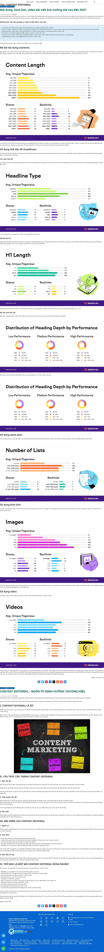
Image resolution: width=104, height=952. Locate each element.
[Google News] (52, 922)
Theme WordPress (16, 942)
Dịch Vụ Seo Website (87, 940)
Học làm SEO (3, 6)
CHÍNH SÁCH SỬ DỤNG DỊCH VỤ (20, 945)
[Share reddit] (57, 683)
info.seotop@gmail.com (77, 924)
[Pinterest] (63, 919)
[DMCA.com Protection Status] (28, 931)
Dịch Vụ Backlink (67, 942)
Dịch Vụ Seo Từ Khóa (73, 940)
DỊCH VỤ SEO (30, 2)
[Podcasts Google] (57, 922)
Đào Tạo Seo (14, 940)
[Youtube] (57, 919)
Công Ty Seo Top (36, 940)
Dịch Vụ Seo (46, 940)
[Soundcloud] (52, 919)
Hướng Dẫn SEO (10, 6)
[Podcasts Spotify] (41, 925)
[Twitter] (46, 919)
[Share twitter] (42, 683)
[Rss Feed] (46, 925)
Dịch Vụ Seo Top (24, 940)
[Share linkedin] (50, 683)
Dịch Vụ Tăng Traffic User (81, 942)
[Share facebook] (39, 683)
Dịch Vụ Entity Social (16, 943)
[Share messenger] (65, 683)
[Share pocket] (61, 683)
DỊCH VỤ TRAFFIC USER (68, 2)
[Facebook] (41, 919)
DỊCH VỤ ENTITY (54, 2)
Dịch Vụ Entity (56, 942)
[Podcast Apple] (63, 922)
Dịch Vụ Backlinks (45, 943)
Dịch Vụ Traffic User (44, 942)
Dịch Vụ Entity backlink (29, 942)
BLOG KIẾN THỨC (82, 2)
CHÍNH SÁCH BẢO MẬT (85, 943)
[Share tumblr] (54, 683)
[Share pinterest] (46, 683)
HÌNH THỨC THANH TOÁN (69, 943)
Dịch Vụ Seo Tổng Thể (58, 940)
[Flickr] (46, 922)
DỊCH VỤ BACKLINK (41, 2)
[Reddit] (41, 922)
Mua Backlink (56, 943)
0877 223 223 (74, 922)
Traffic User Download (30, 943)
